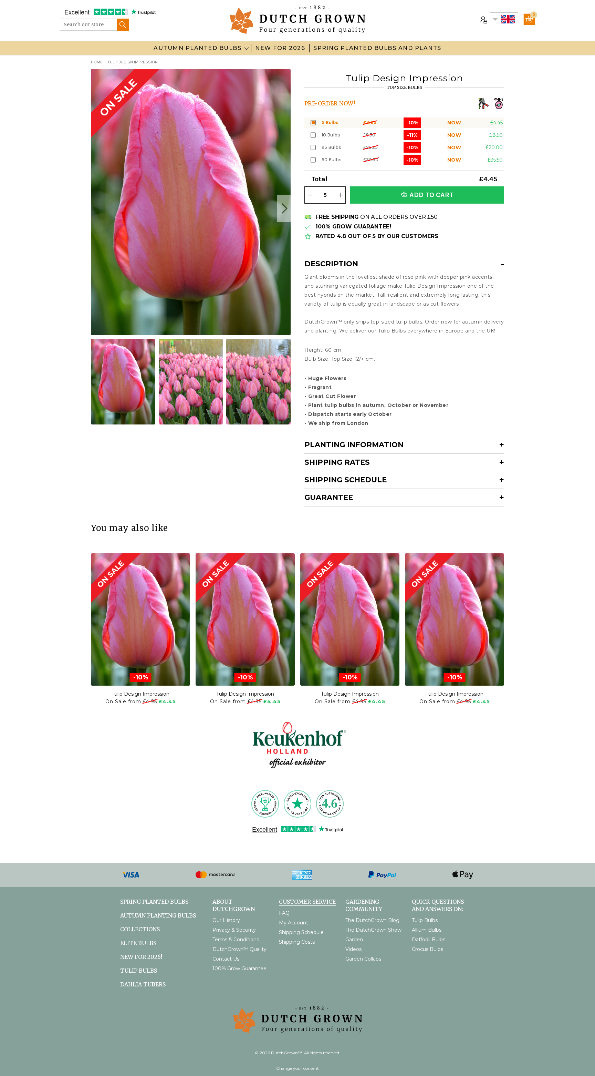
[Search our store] (123, 25)
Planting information (354, 444)
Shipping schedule (345, 479)
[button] (284, 208)
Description (331, 263)
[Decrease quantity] (309, 195)
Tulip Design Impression (140, 694)
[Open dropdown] (246, 48)
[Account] (483, 19)
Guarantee (328, 497)
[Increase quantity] (340, 195)
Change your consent (297, 1068)
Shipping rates (337, 462)
